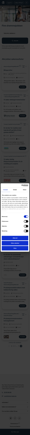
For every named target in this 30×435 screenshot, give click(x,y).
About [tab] (24, 189)
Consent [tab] (5, 189)
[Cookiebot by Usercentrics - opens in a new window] (21, 185)
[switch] (26, 221)
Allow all (15, 238)
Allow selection (15, 243)
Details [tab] (15, 189)
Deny (15, 248)
